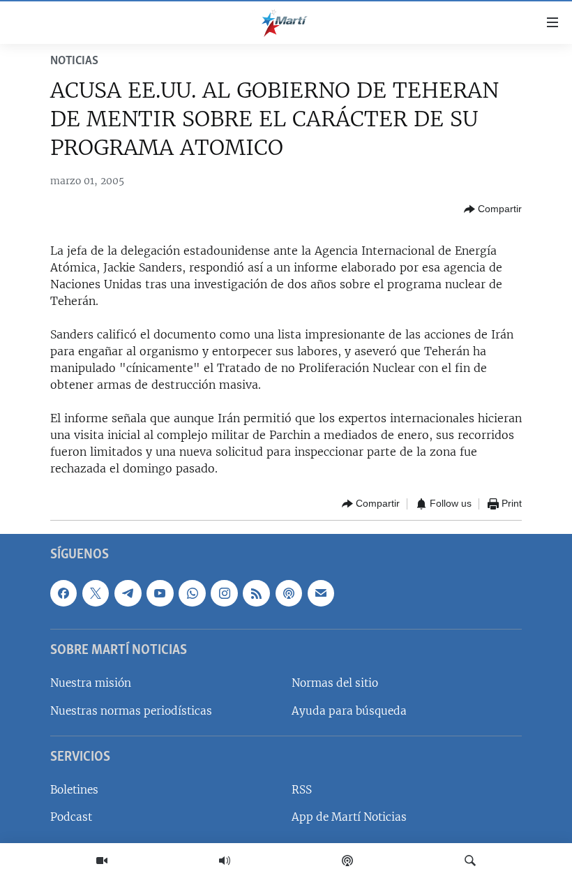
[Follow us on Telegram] (127, 592)
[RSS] (256, 592)
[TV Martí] (102, 860)
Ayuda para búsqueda (349, 710)
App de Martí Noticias (349, 817)
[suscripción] (321, 592)
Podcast (71, 817)
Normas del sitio (335, 683)
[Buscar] (470, 860)
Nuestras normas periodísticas (131, 710)
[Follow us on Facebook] (63, 592)
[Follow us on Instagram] (224, 592)
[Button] (493, 209)
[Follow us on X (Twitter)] (95, 592)
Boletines (74, 789)
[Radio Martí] (225, 860)
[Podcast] (347, 860)
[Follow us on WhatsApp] (192, 592)
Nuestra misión (90, 683)
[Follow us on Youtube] (159, 592)
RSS (302, 789)
